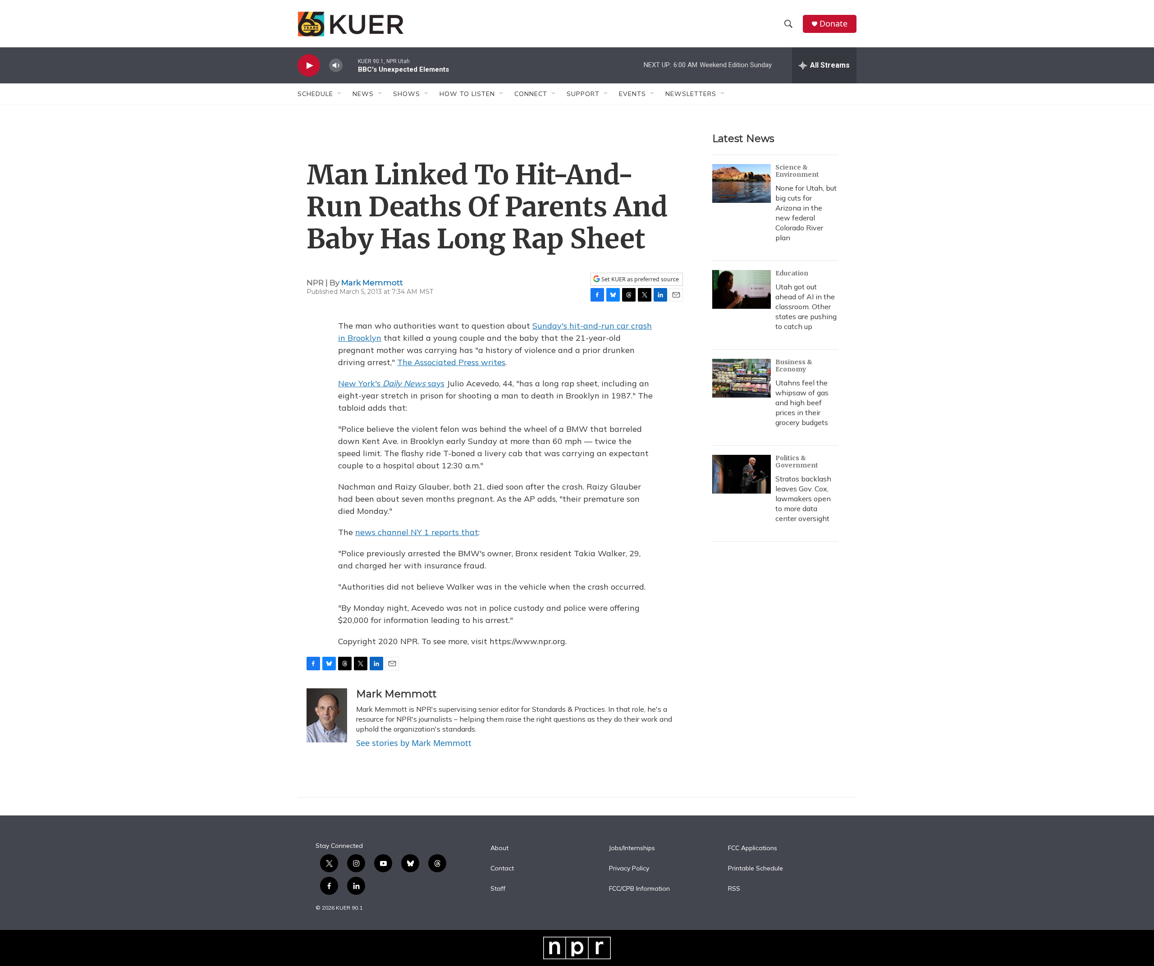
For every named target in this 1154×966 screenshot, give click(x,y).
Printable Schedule (755, 868)
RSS (734, 889)
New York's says (391, 383)
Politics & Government (796, 461)
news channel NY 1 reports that (416, 532)
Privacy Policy (629, 868)
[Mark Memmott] (327, 715)
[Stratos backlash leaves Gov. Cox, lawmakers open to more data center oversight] (741, 474)
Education (791, 273)
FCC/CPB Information (639, 889)
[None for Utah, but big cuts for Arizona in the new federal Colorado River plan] (741, 183)
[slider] (350, 65)
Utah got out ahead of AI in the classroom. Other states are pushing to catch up (806, 306)
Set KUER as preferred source (639, 279)
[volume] (335, 65)
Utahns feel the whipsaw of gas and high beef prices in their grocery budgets (802, 402)
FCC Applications (752, 848)
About (499, 848)
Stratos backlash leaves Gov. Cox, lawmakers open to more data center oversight (803, 498)
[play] (309, 65)
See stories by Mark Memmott (414, 742)
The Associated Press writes (451, 362)
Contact (502, 868)
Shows (406, 94)
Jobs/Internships (632, 848)
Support (583, 94)
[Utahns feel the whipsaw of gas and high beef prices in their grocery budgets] (741, 378)
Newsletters (690, 94)
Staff (497, 889)
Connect (530, 94)
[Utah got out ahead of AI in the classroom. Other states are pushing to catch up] (741, 289)
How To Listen (467, 94)
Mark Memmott (372, 282)
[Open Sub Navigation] (339, 93)
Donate (833, 23)
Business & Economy (793, 365)
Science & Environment (797, 171)
